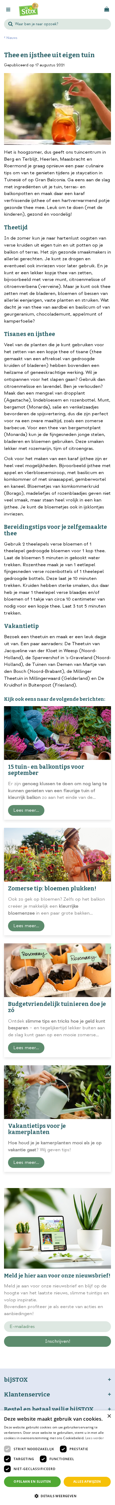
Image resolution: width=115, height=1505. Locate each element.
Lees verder (94, 1438)
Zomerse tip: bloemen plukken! (52, 888)
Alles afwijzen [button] (87, 1481)
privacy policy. (67, 1350)
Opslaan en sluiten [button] (32, 1481)
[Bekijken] (106, 9)
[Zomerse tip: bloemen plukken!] (57, 855)
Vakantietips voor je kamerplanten (37, 1129)
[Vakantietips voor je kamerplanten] (57, 1092)
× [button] (109, 1416)
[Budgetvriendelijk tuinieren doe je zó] (57, 970)
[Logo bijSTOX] (28, 9)
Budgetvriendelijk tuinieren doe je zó (57, 1007)
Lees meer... (26, 810)
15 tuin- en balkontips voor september (46, 770)
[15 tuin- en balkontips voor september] (57, 733)
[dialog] (57, 1457)
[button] (57, 1496)
